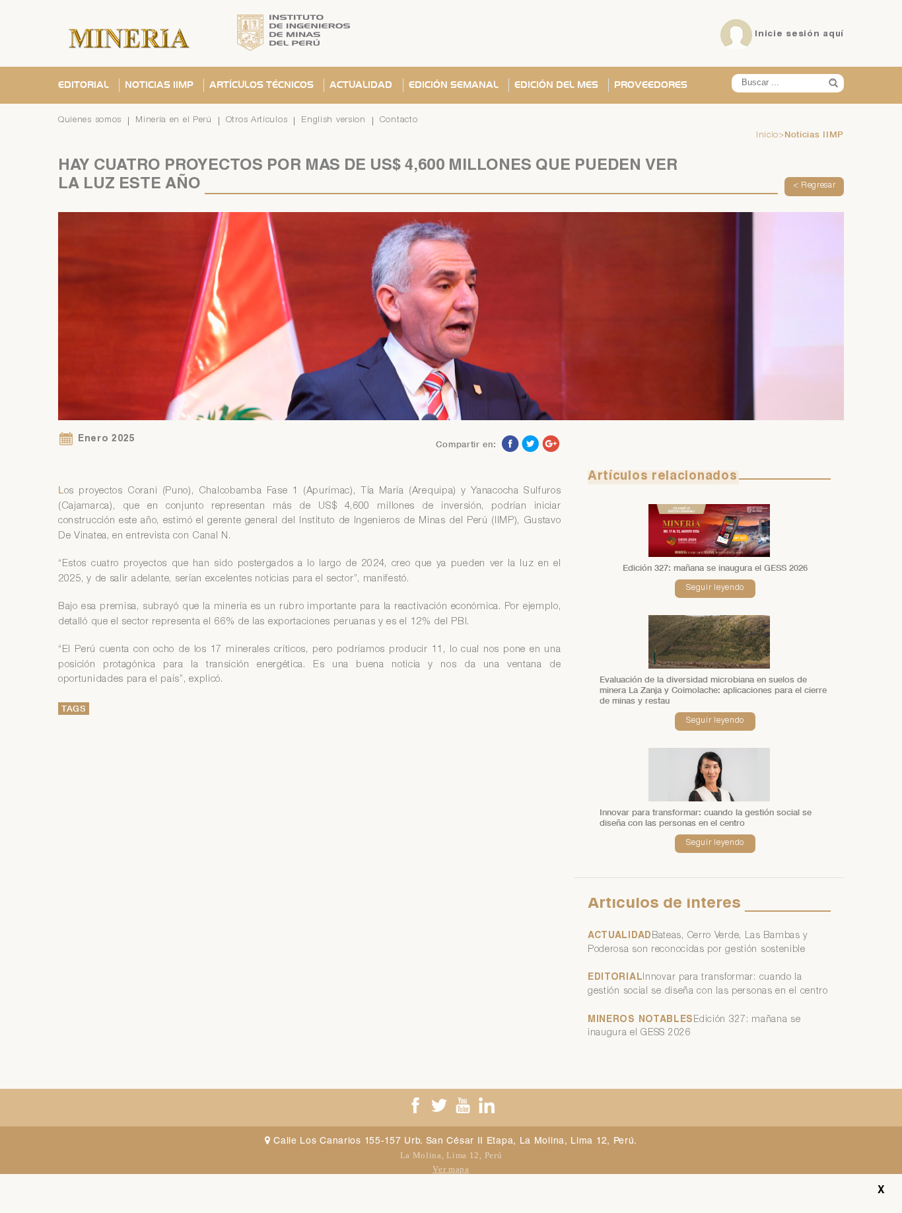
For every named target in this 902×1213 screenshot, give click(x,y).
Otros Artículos (257, 120)
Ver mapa (451, 1169)
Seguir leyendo (715, 588)
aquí (833, 34)
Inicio (767, 135)
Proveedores (650, 85)
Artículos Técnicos (261, 85)
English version (333, 120)
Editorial (83, 85)
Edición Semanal (454, 85)
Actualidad (361, 85)
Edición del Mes (556, 85)
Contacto (399, 120)
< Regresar (814, 186)
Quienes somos (89, 120)
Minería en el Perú (173, 120)
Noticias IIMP (159, 85)
